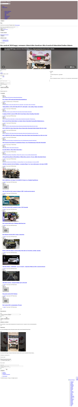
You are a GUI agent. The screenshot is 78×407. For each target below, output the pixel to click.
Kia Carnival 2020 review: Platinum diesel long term (14, 223)
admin (1, 72)
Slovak (71, 401)
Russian (73, 379)
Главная (4, 9)
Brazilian (71, 384)
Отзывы (6, 17)
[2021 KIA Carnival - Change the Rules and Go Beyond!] (11, 280)
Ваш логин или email (4, 27)
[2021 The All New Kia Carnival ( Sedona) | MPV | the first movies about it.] (6, 189)
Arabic (71, 383)
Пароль (1, 28)
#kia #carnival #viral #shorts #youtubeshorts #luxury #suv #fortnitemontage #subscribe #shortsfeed (24, 142)
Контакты (4, 373)
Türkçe (71, 404)
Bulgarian (72, 385)
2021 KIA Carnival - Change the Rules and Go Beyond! (15, 282)
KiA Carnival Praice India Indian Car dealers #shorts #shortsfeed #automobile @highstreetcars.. (23, 121)
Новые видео (7, 12)
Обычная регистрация (4, 34)
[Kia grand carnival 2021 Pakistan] (6, 291)
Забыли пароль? (5, 29)
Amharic (71, 382)
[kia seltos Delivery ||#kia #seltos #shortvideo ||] (11, 147)
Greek (71, 393)
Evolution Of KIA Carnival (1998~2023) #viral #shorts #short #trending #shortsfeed (21, 113)
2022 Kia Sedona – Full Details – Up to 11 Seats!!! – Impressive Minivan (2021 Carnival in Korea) (24, 266)
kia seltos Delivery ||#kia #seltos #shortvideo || (12, 149)
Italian (71, 395)
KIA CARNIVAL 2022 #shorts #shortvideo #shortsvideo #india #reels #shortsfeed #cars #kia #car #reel (25, 135)
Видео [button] (4, 10)
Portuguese (72, 398)
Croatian (71, 386)
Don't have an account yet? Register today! (7, 25)
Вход (3, 6)
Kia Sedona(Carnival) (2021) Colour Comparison (13, 234)
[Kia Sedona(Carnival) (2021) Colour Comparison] (6, 232)
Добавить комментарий (4, 87)
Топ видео (6, 13)
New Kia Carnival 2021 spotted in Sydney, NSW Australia (15, 207)
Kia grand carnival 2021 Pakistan (10, 293)
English (71, 389)
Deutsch (71, 388)
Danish (71, 387)
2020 (5, 15)
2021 (5, 14)
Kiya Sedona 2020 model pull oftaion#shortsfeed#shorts (15, 99)
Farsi (71, 390)
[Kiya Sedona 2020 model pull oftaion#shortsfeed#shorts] (12, 97)
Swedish (71, 403)
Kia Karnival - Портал (5, 1)
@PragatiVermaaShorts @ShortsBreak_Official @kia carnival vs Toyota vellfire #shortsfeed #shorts (24, 156)
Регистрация (5, 7)
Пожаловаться (6, 318)
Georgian (72, 392)
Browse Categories (8, 11)
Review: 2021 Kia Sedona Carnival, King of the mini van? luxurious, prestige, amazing (21, 250)
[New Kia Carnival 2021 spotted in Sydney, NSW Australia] (11, 205)
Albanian (71, 381)
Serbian (71, 400)
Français (71, 391)
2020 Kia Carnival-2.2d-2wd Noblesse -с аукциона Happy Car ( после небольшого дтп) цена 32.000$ (25, 164)
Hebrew (71, 394)
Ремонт (6, 18)
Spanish (71, 402)
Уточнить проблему (4, 314)
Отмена (2, 318)
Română (71, 399)
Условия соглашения (6, 374)
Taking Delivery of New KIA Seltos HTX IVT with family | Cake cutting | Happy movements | (23, 106)
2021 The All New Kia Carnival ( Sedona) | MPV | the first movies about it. (19, 191)
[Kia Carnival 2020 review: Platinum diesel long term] (11, 221)
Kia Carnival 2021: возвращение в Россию (12, 305)
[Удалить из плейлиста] (5, 96)
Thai (71, 405)
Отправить (2, 370)
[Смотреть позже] (3, 96)
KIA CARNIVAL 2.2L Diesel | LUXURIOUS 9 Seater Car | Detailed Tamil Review (20, 180)
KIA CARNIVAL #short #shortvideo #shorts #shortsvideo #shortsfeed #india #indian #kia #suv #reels (24, 128)
